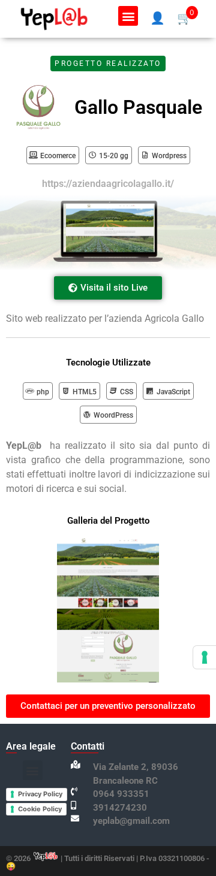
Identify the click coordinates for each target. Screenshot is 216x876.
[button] (128, 16)
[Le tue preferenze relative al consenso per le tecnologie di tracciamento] (204, 657)
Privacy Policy (40, 794)
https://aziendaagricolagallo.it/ (108, 183)
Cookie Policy (40, 809)
